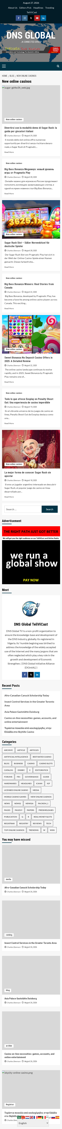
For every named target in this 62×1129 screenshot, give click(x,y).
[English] (32, 1117)
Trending (49, 7)
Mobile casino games (15, 797)
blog (6, 763)
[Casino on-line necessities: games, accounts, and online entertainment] (31, 1030)
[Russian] (53, 1117)
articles (34, 750)
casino (31, 763)
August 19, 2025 (30, 407)
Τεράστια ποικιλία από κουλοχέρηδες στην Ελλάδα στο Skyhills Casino (27, 730)
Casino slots (45, 763)
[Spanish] (57, 1117)
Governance (31, 777)
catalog (8, 770)
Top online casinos (14, 830)
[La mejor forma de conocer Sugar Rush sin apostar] (31, 449)
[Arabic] (19, 1117)
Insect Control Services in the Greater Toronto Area (29, 703)
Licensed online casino (16, 790)
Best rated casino (42, 757)
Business (18, 763)
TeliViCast (32, 12)
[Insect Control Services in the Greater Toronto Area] (31, 919)
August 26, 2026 (30, 892)
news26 (29, 803)
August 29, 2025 (30, 136)
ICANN (39, 783)
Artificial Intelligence (16, 757)
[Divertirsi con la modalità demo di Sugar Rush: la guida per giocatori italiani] (31, 104)
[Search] (58, 66)
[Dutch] (27, 1117)
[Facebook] (25, 674)
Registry (23, 823)
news (7, 803)
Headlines (38, 7)
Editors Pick (25, 7)
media (36, 790)
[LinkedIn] (37, 674)
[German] (40, 1117)
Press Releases (46, 810)
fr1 (18, 777)
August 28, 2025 (30, 177)
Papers (30, 810)
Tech (48, 823)
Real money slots (43, 817)
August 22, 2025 (30, 292)
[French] (36, 1117)
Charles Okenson (14, 135)
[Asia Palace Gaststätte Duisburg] (31, 975)
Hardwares (10, 783)
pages (7, 810)
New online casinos (14, 119)
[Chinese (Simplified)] (23, 1117)
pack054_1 (43, 803)
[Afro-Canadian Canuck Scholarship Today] (31, 864)
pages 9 (18, 810)
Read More (9, 152)
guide (46, 777)
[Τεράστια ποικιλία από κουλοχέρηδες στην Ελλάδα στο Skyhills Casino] (31, 1089)
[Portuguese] (48, 1117)
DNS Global (31, 35)
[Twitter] (31, 674)
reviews (37, 823)
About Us (12, 7)
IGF (48, 783)
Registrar (9, 823)
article (21, 750)
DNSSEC (21, 770)
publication (10, 817)
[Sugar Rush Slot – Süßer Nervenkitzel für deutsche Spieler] (31, 219)
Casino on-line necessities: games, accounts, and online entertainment (30, 720)
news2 (17, 803)
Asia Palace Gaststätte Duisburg (21, 711)
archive (8, 750)
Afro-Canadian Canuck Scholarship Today (26, 695)
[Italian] (44, 1117)
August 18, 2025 (30, 480)
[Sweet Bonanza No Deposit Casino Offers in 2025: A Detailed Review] (31, 334)
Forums (8, 777)
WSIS (52, 830)
